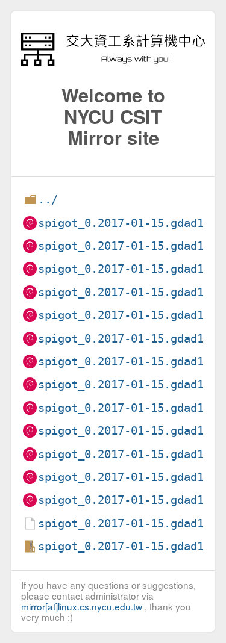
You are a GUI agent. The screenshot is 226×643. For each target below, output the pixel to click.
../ (48, 200)
